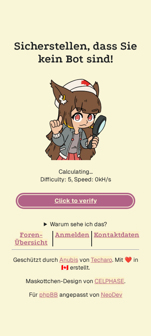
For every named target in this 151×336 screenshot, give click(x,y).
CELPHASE (109, 281)
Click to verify (76, 201)
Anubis (68, 260)
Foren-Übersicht (31, 238)
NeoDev (111, 295)
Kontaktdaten (116, 235)
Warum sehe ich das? (78, 224)
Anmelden (72, 235)
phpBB (48, 295)
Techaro (101, 260)
